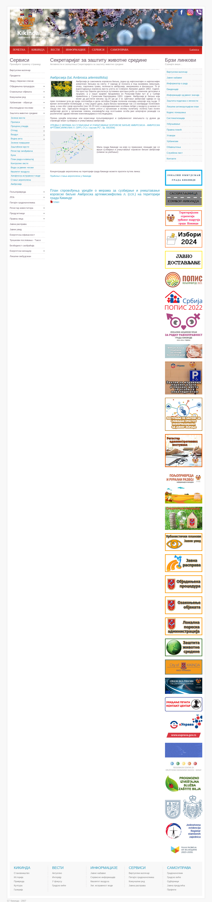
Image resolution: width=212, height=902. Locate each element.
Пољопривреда (18, 192)
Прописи (15, 122)
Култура (18, 885)
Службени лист (175, 153)
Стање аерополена (21, 180)
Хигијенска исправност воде (25, 175)
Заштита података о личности (182, 101)
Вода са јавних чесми (22, 167)
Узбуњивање (173, 124)
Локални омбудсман (20, 256)
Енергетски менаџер (20, 251)
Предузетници (17, 213)
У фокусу (57, 881)
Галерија (18, 889)
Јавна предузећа (176, 885)
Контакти (171, 158)
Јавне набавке (174, 77)
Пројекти (171, 889)
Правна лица (16, 218)
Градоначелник (175, 873)
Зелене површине (20, 142)
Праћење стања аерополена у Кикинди (70, 176)
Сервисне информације (102, 877)
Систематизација (176, 118)
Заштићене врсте (20, 147)
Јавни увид (16, 229)
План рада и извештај (22, 159)
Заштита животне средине (23, 113)
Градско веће (59, 885)
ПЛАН (56, 202)
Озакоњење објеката (21, 91)
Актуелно (57, 873)
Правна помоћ (174, 129)
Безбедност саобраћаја (22, 245)
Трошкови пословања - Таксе (25, 240)
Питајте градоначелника (22, 202)
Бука (13, 155)
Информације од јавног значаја (183, 95)
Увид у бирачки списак (22, 81)
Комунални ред (18, 97)
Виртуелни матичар (20, 70)
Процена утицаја (19, 126)
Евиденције (172, 89)
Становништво (21, 873)
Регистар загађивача (22, 151)
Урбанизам (172, 141)
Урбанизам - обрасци (21, 102)
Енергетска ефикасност (22, 235)
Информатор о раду (177, 83)
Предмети (15, 75)
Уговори (171, 135)
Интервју (56, 877)
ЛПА (12, 197)
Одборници (173, 881)
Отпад (14, 130)
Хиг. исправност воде (101, 885)
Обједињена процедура (22, 86)
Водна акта (16, 138)
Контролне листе (19, 163)
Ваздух (14, 134)
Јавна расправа (18, 224)
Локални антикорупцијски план (183, 106)
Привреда (19, 881)
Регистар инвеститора (21, 208)
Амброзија (16, 184)
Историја (18, 877)
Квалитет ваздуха (20, 171)
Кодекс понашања (176, 112)
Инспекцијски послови (21, 108)
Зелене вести (18, 118)
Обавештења (174, 147)
